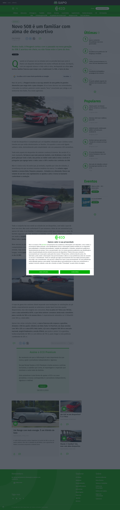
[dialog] (60, 255)
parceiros (44, 244)
